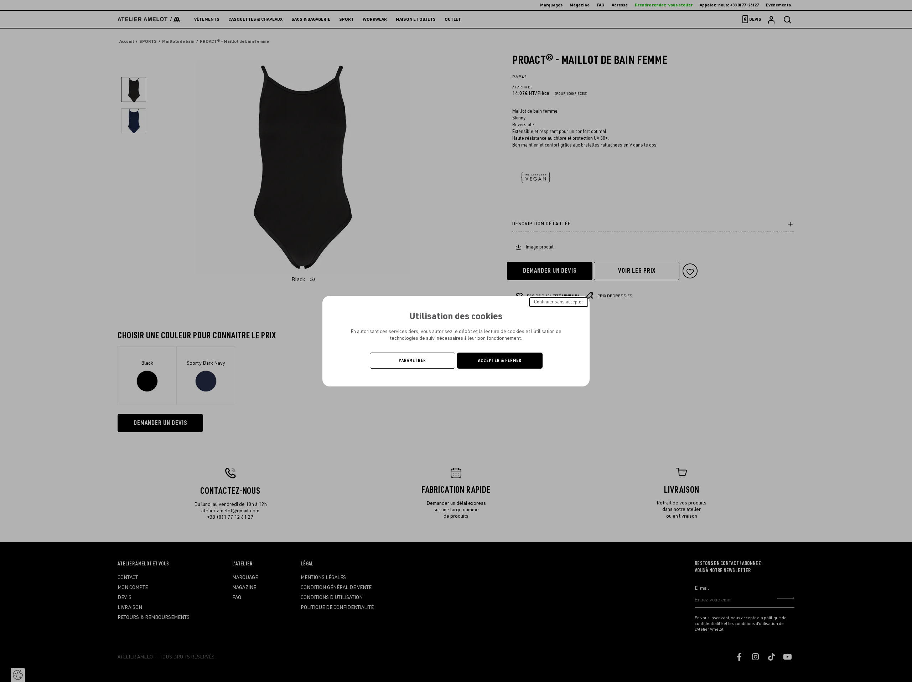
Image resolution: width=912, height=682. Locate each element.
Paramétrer (412, 360)
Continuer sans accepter (558, 301)
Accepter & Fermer (500, 360)
